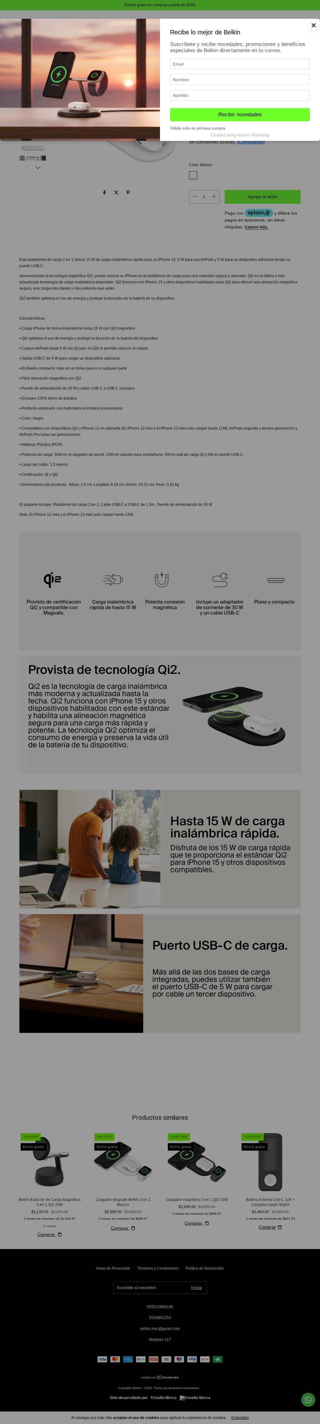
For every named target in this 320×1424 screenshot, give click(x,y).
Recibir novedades (240, 114)
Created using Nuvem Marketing (240, 135)
